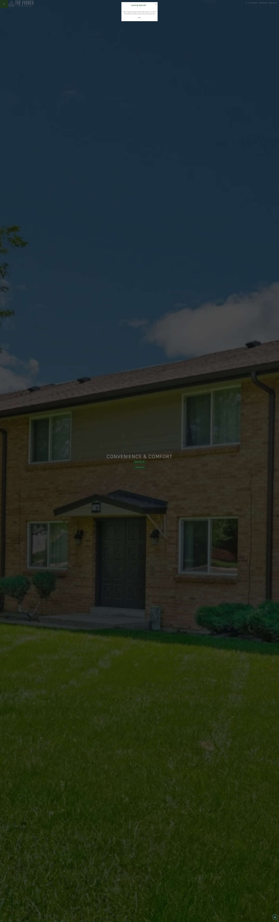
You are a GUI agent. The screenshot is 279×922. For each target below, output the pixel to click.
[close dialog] (156, 4)
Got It (139, 17)
